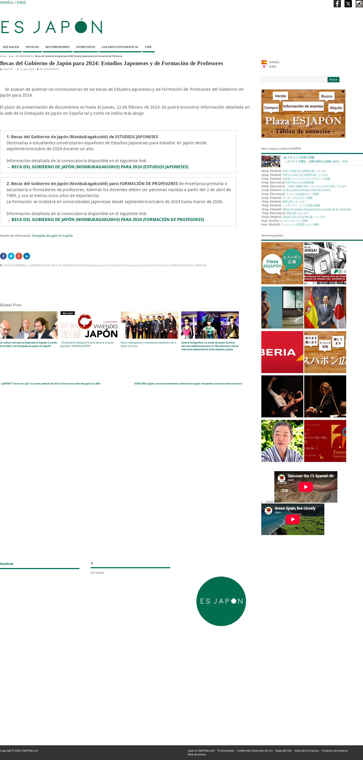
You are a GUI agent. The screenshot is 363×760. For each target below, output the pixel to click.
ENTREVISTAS (85, 47)
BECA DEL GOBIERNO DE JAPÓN (68, 265)
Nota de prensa (197, 754)
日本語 (21, 2)
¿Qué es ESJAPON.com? (201, 750)
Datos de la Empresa (307, 750)
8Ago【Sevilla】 (284, 220)
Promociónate (226, 750)
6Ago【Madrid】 (290, 224)
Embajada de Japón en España (52, 236)
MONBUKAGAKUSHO (182, 265)
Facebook (6, 564)
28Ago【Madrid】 (294, 171)
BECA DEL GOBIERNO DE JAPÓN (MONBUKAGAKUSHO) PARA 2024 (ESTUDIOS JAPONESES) (100, 167)
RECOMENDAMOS (58, 47)
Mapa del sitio (283, 750)
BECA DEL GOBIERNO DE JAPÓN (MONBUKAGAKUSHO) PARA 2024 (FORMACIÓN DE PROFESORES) (108, 219)
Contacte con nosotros (335, 750)
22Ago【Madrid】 (296, 190)
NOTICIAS (32, 47)
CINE (148, 47)
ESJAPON (7, 69)
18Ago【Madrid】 (306, 209)
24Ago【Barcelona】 (304, 186)
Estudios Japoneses (131, 265)
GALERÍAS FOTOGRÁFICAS (120, 47)
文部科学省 (200, 265)
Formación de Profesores (156, 265)
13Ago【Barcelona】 (285, 213)
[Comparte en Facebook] (3, 256)
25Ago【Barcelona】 (287, 182)
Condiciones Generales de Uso (255, 750)
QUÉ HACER (11, 47)
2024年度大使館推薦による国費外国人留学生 (27, 265)
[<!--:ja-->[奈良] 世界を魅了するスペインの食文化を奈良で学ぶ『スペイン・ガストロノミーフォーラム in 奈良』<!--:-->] (325, 441)
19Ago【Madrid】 (283, 201)
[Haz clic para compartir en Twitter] (11, 256)
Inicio (11, 56)
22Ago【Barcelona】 (290, 194)
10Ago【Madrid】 (293, 217)
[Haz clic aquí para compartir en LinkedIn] (26, 256)
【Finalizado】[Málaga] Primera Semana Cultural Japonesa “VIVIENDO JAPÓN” (86, 344)
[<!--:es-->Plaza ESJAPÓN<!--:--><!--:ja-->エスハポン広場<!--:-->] (282, 264)
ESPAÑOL (7, 2)
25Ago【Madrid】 (294, 175)
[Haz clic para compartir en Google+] (19, 256)
